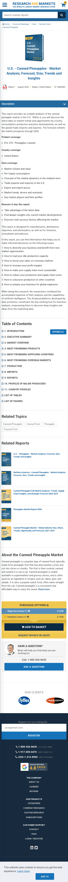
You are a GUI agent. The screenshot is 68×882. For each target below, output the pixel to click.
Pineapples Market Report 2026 (27, 509)
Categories (34, 803)
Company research (33, 808)
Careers (33, 786)
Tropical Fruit (11, 429)
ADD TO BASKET (34, 627)
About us (34, 782)
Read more (44, 589)
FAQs (34, 834)
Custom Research (34, 812)
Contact (34, 829)
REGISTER (34, 735)
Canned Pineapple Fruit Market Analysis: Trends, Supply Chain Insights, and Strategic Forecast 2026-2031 (38, 492)
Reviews (34, 791)
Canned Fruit (33, 424)
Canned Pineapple (12, 424)
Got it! (45, 876)
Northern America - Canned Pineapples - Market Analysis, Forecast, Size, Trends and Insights (39, 473)
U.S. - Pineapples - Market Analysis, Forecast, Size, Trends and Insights (36, 455)
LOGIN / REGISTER (34, 838)
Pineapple (49, 424)
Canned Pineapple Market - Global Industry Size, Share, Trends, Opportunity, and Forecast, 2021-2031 (38, 529)
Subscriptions (34, 817)
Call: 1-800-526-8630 (34, 659)
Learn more (23, 871)
